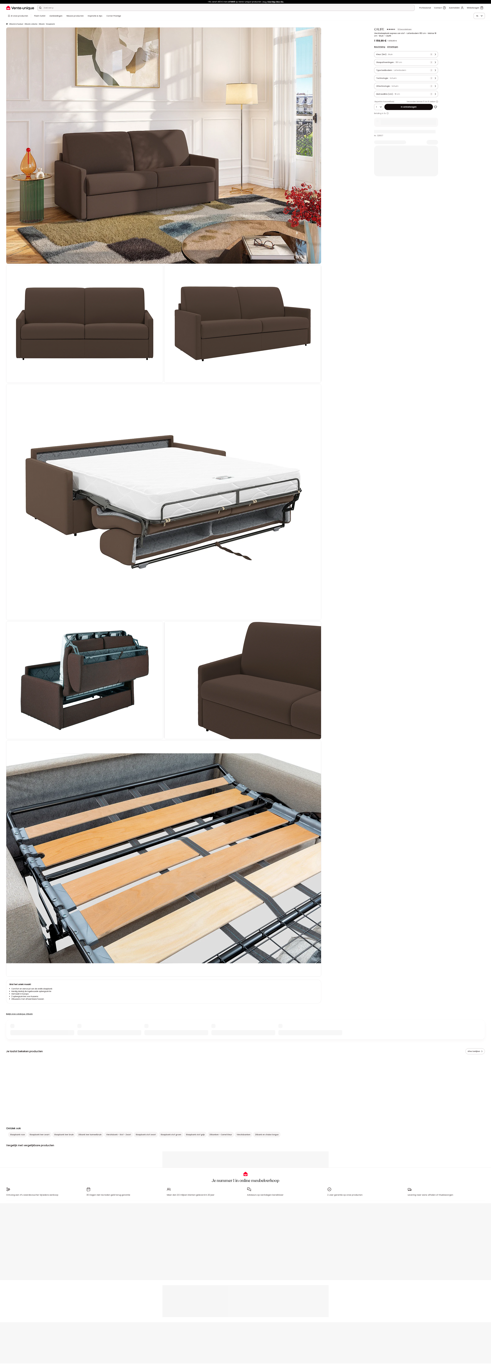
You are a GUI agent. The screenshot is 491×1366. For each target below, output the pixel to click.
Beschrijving (379, 47)
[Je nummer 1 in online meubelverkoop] (20, 8)
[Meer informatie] (437, 102)
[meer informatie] (388, 113)
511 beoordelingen (405, 29)
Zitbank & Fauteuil (16, 24)
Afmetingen (392, 47)
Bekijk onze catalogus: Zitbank (19, 1014)
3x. (385, 113)
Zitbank (41, 24)
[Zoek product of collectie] (40, 8)
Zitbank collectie (31, 24)
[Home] (7, 24)
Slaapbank (50, 24)
